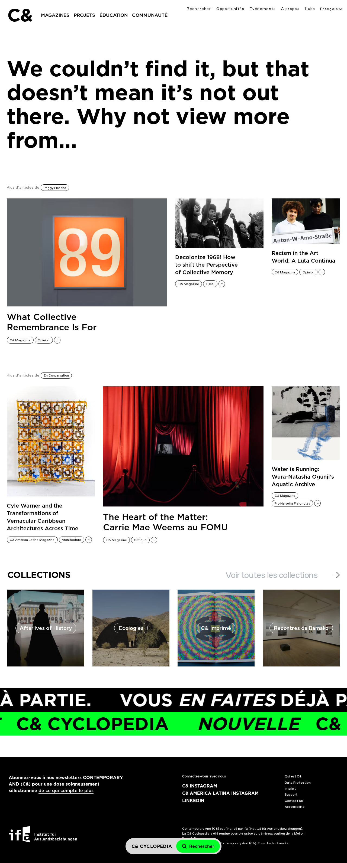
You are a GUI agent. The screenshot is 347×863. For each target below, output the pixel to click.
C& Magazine (20, 340)
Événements (263, 8)
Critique (140, 540)
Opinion (44, 340)
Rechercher (199, 8)
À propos (290, 8)
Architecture (71, 540)
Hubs (310, 8)
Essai (210, 284)
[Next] (336, 575)
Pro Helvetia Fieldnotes (292, 503)
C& (19, 15)
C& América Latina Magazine (32, 540)
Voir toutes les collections (271, 575)
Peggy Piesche (55, 188)
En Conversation (56, 375)
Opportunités (230, 8)
